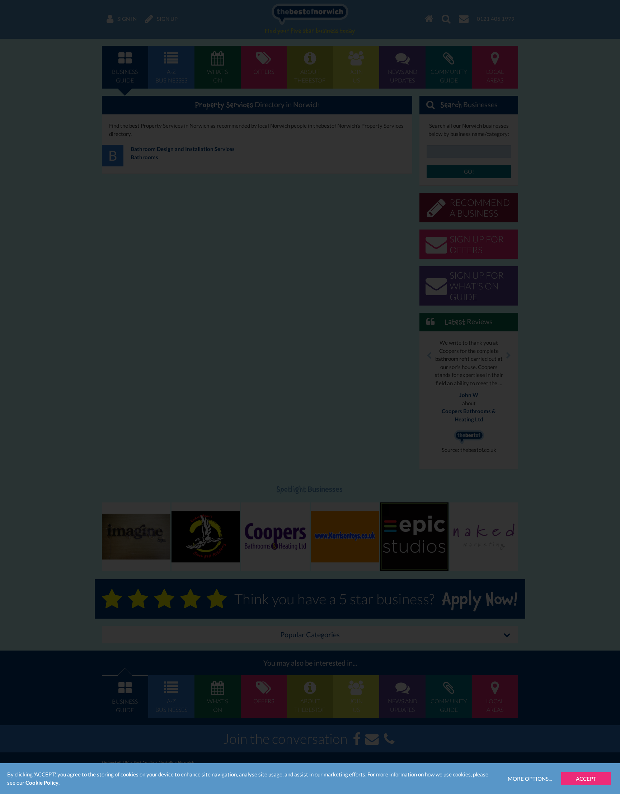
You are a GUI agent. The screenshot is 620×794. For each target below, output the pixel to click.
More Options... (530, 778)
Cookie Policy (41, 782)
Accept (586, 778)
